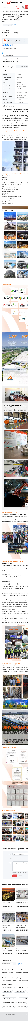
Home (3, 11)
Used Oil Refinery (22, 1002)
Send (15, 876)
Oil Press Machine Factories (9, 999)
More (3, 1009)
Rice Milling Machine (19, 991)
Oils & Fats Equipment (21, 970)
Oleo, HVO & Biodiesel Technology (10, 970)
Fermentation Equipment (22, 972)
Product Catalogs (23, 963)
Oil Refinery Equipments (8, 1006)
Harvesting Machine (7, 987)
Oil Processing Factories (8, 1002)
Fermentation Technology (8, 972)
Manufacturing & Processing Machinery (14, 11)
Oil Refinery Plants (22, 1006)
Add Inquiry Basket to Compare (10, 61)
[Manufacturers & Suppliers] (14, 2)
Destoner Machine (7, 991)
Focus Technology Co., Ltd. (19, 1014)
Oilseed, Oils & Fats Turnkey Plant (10, 967)
